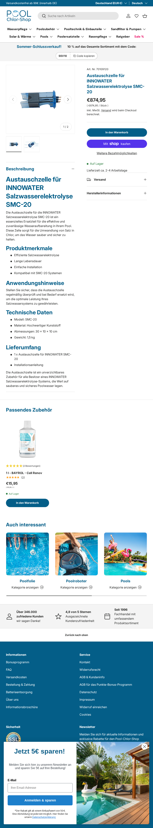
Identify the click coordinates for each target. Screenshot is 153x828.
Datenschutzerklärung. (44, 817)
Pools (125, 581)
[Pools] (125, 554)
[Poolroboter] (76, 554)
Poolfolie (27, 581)
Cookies (85, 714)
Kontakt (84, 662)
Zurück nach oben (76, 635)
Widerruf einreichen (93, 707)
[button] (145, 16)
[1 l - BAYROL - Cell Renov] (27, 439)
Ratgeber (123, 37)
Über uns (12, 699)
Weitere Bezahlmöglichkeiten (117, 153)
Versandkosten (16, 677)
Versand (106, 110)
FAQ (9, 669)
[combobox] (78, 16)
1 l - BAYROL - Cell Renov (24, 473)
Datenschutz (88, 692)
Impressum (87, 699)
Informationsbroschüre (22, 707)
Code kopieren (86, 55)
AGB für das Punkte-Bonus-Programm (105, 684)
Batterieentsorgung (19, 692)
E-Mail (12, 780)
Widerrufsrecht (89, 669)
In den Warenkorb (116, 132)
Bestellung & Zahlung (20, 684)
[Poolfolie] (27, 554)
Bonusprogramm (17, 662)
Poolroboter (76, 581)
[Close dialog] (144, 746)
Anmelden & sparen (40, 800)
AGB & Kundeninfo (92, 677)
